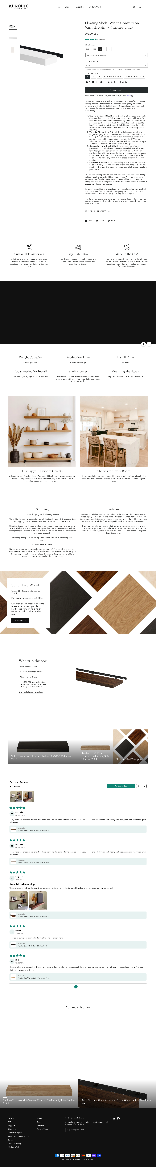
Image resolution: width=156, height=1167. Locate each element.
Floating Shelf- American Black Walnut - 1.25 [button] (33, 830)
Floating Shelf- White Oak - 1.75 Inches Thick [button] (34, 978)
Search (11, 1118)
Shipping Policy (14, 1143)
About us (80, 6)
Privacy (11, 1140)
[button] (91, 39)
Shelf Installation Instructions (31, 692)
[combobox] (116, 55)
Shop (67, 6)
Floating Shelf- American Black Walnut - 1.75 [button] (33, 916)
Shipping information (98, 211)
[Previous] (143, 344)
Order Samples (20, 620)
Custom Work (95, 6)
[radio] (87, 49)
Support (11, 1125)
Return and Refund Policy (18, 1136)
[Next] (149, 344)
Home (57, 6)
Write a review (121, 786)
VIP (9, 1122)
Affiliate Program (15, 1132)
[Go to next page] (84, 986)
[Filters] (138, 786)
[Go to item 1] (16, 796)
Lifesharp (12, 1129)
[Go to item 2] (28, 796)
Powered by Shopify (88, 1159)
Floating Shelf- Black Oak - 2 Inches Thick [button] (32, 946)
